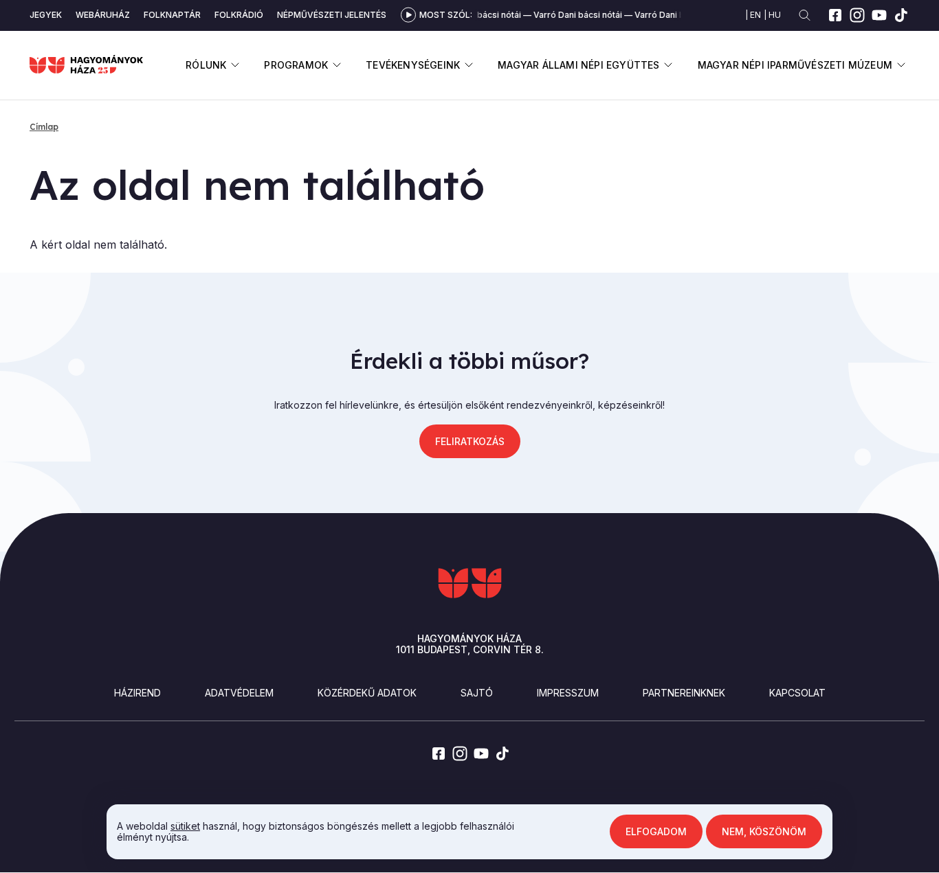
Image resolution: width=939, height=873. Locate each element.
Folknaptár (172, 15)
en (755, 15)
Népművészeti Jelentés (331, 15)
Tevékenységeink (413, 65)
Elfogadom (656, 831)
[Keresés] (804, 15)
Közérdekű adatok (367, 693)
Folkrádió (238, 15)
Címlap (44, 127)
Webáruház (103, 15)
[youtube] (879, 15)
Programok (296, 65)
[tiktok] (901, 15)
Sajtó (477, 693)
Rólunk (206, 65)
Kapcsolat (797, 693)
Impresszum (568, 693)
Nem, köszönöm (764, 831)
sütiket (185, 826)
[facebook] (835, 15)
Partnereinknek (684, 693)
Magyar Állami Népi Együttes (578, 65)
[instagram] (857, 15)
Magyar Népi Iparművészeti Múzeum (795, 65)
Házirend (137, 693)
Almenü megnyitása (234, 64)
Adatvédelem (239, 693)
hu (775, 15)
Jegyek (46, 15)
